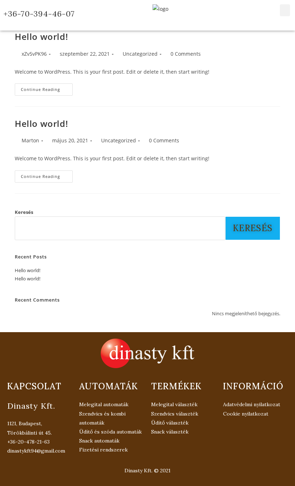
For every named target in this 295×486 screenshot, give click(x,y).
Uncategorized (140, 53)
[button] (285, 10)
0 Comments (186, 53)
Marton (30, 140)
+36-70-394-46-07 (39, 14)
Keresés (24, 212)
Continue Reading (47, 87)
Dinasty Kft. (31, 406)
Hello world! (41, 36)
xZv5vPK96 (34, 53)
